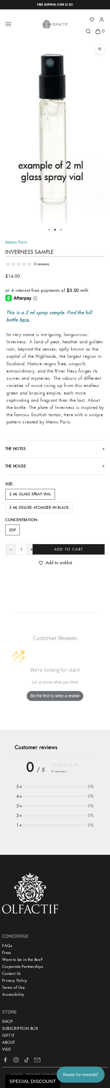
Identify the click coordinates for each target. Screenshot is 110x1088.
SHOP (7, 1021)
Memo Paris (16, 242)
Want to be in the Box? (22, 959)
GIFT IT (8, 1035)
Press (6, 952)
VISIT (6, 1049)
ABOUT (8, 1042)
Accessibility (13, 994)
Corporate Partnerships (22, 966)
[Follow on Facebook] (5, 1060)
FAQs (7, 945)
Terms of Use (13, 987)
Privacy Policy (14, 980)
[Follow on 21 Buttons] (37, 1060)
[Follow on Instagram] (16, 1060)
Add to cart (68, 549)
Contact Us (11, 973)
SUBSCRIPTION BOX (20, 1028)
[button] (92, 19)
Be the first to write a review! (55, 695)
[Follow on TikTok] (26, 1060)
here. (24, 320)
